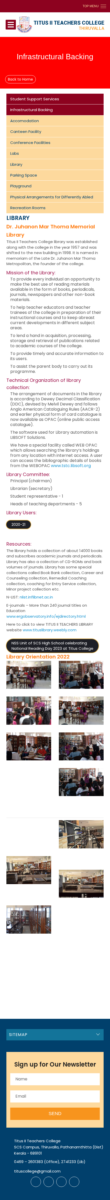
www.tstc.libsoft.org (70, 466)
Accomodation (24, 120)
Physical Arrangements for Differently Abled (51, 197)
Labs (14, 153)
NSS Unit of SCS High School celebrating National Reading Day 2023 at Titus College (52, 645)
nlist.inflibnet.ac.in (36, 597)
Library (16, 164)
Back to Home (20, 79)
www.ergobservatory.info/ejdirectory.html (46, 616)
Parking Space (23, 175)
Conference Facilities (30, 142)
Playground (20, 186)
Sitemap (18, 1035)
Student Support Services (34, 99)
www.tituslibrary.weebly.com (49, 630)
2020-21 (19, 524)
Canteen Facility (25, 131)
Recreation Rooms (28, 207)
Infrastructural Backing (31, 109)
